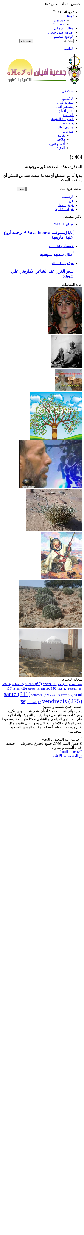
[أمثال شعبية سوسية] (66, 366)
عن (71, 201)
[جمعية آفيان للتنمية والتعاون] (44, 83)
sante (17, 694)
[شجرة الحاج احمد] (56, 438)
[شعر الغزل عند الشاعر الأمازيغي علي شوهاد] (50, 487)
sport (55, 695)
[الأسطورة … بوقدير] (61, 578)
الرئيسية (68, 98)
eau (63, 684)
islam (20, 688)
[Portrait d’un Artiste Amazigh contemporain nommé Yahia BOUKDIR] (68, 390)
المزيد (61, 148)
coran (33, 683)
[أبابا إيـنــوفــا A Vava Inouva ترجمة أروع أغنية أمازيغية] (65, 333)
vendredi (34, 702)
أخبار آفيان (66, 111)
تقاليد (61, 135)
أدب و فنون (57, 144)
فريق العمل (65, 205)
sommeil (40, 695)
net (62, 688)
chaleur (18, 684)
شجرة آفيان (65, 102)
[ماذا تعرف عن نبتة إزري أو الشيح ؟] (54, 530)
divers (50, 684)
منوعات (68, 131)
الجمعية (68, 115)
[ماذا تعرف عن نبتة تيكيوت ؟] (50, 627)
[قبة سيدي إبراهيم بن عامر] (50, 675)
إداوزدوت (67, 123)
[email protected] (70, 751)
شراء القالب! (64, 209)
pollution (75, 688)
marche (34, 688)
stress (67, 695)
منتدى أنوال (65, 127)
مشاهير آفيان (64, 106)
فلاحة (61, 139)
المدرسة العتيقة (62, 119)
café (6, 684)
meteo (49, 688)
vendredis (62, 701)
